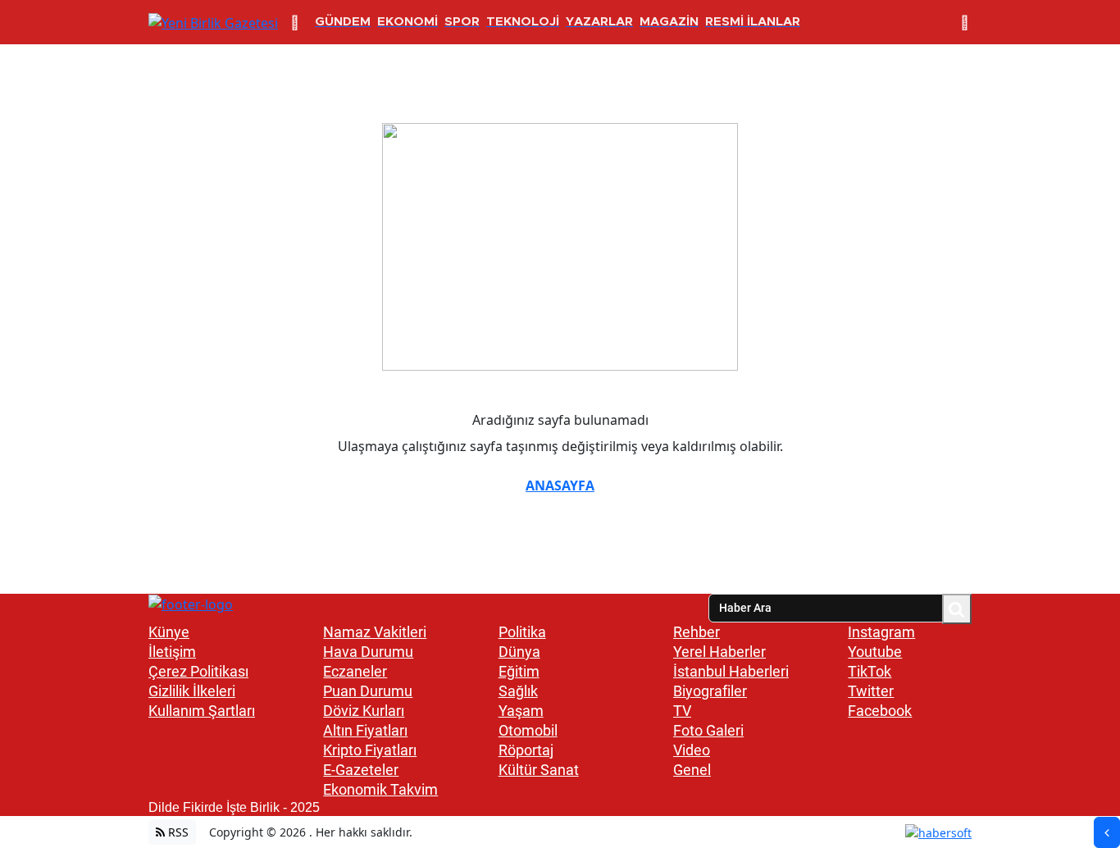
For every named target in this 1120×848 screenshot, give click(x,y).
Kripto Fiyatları (370, 750)
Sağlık (518, 691)
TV (682, 710)
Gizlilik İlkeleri (191, 691)
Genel (692, 769)
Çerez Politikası (198, 671)
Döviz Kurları (363, 710)
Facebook (880, 710)
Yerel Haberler (719, 651)
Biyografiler (710, 691)
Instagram (881, 632)
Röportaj (526, 750)
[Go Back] (1107, 832)
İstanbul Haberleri (731, 671)
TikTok (869, 671)
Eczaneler (355, 671)
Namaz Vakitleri (374, 632)
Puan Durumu (367, 691)
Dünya (519, 651)
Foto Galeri (708, 730)
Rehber (696, 632)
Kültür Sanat (539, 769)
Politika (522, 632)
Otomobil (528, 730)
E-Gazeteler (360, 769)
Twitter (871, 691)
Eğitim (519, 671)
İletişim (172, 651)
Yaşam (521, 710)
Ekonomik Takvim (380, 789)
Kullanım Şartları (201, 710)
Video (691, 750)
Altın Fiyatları (365, 730)
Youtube (875, 651)
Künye (168, 632)
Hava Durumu (368, 651)
